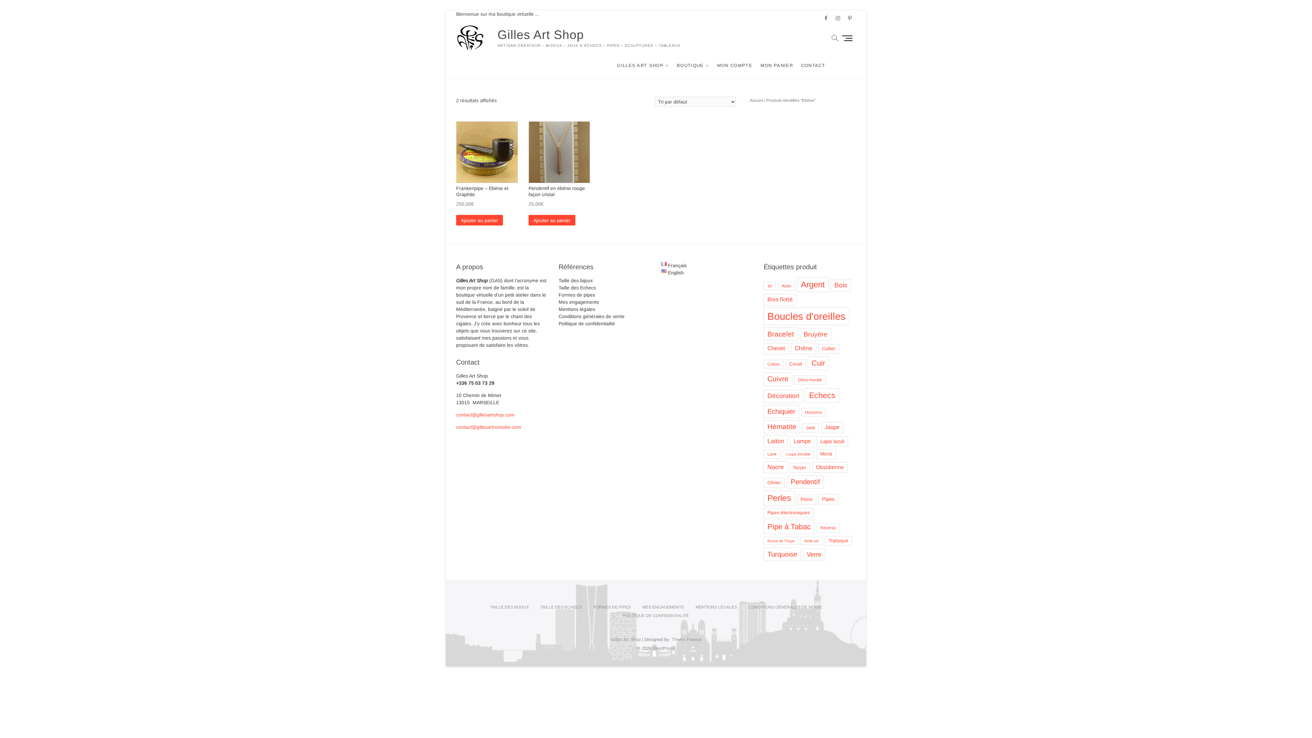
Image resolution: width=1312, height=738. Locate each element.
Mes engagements (579, 302)
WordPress (664, 648)
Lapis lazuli (832, 441)
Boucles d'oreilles (806, 316)
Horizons (813, 412)
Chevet (776, 348)
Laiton (775, 441)
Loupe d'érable (798, 454)
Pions (806, 499)
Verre (814, 554)
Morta (826, 453)
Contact (813, 65)
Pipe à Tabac (789, 526)
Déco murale (810, 380)
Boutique (690, 65)
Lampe (802, 441)
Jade (810, 427)
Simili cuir (811, 541)
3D (769, 286)
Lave (772, 454)
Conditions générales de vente (592, 316)
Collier (829, 348)
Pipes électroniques (788, 512)
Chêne (803, 348)
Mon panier (777, 65)
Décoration (783, 395)
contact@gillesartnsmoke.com (488, 427)
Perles (779, 498)
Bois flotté (780, 299)
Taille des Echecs (577, 287)
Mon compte (734, 65)
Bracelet (780, 334)
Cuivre (778, 379)
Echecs (822, 395)
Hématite (781, 426)
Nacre (775, 467)
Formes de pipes (577, 295)
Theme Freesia (686, 639)
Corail (795, 364)
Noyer (799, 467)
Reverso (828, 527)
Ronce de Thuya (780, 541)
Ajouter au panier (479, 220)
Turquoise (782, 554)
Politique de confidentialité (587, 323)
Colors (773, 364)
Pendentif (805, 482)
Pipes (828, 499)
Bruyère (816, 334)
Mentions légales (577, 309)
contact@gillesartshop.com (485, 415)
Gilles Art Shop (540, 35)
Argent (813, 284)
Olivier (774, 482)
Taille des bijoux (576, 280)
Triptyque (838, 540)
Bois (840, 285)
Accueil (756, 100)
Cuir (818, 363)
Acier (786, 286)
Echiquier (781, 411)
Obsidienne (830, 467)
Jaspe (832, 427)
